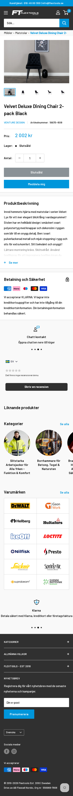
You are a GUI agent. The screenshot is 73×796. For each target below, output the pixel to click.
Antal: (8, 158)
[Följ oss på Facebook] (6, 751)
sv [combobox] (12, 361)
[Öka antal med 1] (40, 158)
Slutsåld (36, 172)
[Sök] (64, 23)
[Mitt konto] (58, 12)
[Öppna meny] (6, 12)
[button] (36, 387)
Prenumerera (19, 714)
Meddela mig (36, 184)
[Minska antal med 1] (19, 158)
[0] (65, 12)
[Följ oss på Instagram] (14, 751)
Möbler (8, 33)
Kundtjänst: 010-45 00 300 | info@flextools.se (36, 3)
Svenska (10, 732)
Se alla (64, 424)
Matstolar (21, 33)
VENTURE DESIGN (14, 122)
